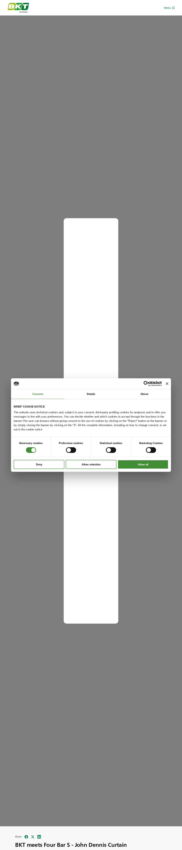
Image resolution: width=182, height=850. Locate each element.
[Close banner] (167, 383)
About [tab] (144, 393)
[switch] (71, 450)
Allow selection (91, 464)
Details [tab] (91, 393)
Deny (39, 464)
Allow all (143, 464)
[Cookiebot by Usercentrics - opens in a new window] (146, 383)
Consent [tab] (37, 393)
